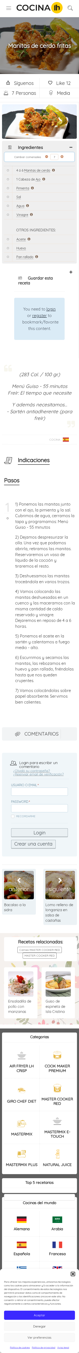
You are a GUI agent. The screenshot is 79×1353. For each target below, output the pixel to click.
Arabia (57, 1228)
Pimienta (22, 188)
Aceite (21, 239)
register (39, 315)
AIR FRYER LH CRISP (22, 1068)
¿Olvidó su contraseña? (31, 771)
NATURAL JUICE (57, 1164)
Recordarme (25, 816)
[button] (73, 1274)
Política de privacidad (43, 1347)
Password (19, 801)
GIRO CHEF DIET (21, 1101)
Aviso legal (63, 1347)
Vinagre (22, 215)
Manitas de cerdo (37, 170)
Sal (18, 197)
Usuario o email (24, 785)
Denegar (39, 1326)
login (51, 309)
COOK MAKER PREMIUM (57, 1068)
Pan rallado (24, 257)
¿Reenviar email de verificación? (38, 774)
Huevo (21, 248)
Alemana (22, 1228)
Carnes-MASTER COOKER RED (39, 950)
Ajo (38, 179)
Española (22, 1253)
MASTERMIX (21, 1134)
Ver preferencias (39, 1337)
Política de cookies (20, 1347)
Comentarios (42, 734)
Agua (20, 206)
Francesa (57, 1253)
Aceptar (39, 1315)
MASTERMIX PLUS (21, 1164)
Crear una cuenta (33, 844)
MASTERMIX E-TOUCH (57, 1134)
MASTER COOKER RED (40, 955)
